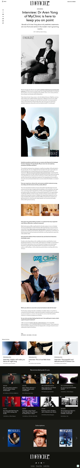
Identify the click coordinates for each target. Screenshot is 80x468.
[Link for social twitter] (36, 463)
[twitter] (3, 19)
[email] (3, 10)
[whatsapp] (3, 21)
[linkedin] (3, 17)
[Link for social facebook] (38, 463)
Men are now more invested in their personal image (38, 172)
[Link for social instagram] (41, 463)
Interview (23, 335)
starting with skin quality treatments (38, 322)
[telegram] (3, 23)
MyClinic (34, 335)
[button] (76, 438)
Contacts (33, 466)
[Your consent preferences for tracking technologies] (78, 466)
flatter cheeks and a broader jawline (38, 229)
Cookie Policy (46, 466)
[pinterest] (3, 14)
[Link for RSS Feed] (43, 463)
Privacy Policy (39, 466)
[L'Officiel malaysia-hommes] (40, 3)
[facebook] (3, 12)
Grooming (40, 9)
